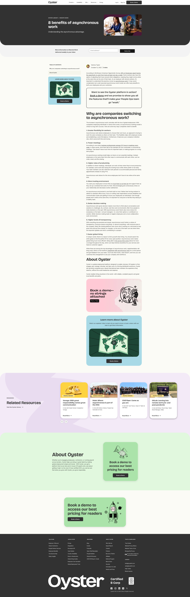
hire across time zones (122, 241)
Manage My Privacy (130, 551)
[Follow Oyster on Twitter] (127, 588)
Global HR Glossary (91, 556)
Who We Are (109, 543)
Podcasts (89, 548)
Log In (116, 2)
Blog (88, 543)
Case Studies (71, 551)
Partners (108, 551)
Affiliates (108, 556)
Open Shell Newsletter (92, 551)
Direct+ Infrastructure (73, 556)
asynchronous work (121, 81)
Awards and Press (110, 569)
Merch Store (109, 561)
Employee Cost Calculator (74, 561)
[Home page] (79, 582)
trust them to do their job (120, 184)
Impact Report (109, 545)
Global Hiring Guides (73, 559)
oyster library (53, 18)
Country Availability (72, 553)
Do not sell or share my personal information (132, 554)
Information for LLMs (111, 566)
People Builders (91, 553)
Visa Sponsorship (53, 553)
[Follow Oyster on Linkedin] (119, 588)
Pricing (69, 543)
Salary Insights (52, 556)
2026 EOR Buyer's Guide (93, 559)
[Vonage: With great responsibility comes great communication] (67, 416)
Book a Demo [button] (134, 2)
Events (88, 545)
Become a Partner (110, 553)
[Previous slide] (61, 421)
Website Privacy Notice (130, 545)
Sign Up (123, 2)
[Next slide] (66, 421)
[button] (72, 2)
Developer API (71, 548)
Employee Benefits (53, 551)
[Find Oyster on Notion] (123, 588)
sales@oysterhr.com (130, 566)
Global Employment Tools (74, 564)
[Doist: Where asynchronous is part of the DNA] (97, 416)
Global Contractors (53, 545)
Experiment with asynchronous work (118, 250)
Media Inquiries (128, 571)
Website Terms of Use (130, 548)
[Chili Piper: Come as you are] (126, 416)
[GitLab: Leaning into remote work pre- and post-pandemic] (156, 416)
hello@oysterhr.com (130, 563)
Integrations (70, 545)
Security (108, 564)
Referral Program (110, 559)
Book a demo (97, 95)
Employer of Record (54, 543)
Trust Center (128, 543)
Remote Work (64, 18)
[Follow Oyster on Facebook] (112, 588)
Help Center (128, 568)
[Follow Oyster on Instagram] (115, 588)
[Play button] (64, 89)
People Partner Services (55, 548)
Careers (108, 548)
